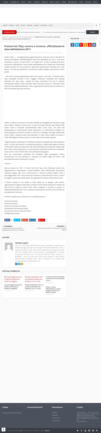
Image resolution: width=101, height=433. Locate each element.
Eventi (51, 25)
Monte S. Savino (54, 2)
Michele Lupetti (21, 243)
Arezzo (23, 2)
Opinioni (36, 25)
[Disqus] (34, 326)
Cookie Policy (56, 421)
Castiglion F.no (14, 2)
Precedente (8, 226)
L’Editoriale (43, 25)
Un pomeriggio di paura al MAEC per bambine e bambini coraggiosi (13, 286)
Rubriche (29, 25)
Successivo (61, 226)
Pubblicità (55, 415)
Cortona (5, 2)
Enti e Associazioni (46, 52)
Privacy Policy (56, 418)
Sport (17, 25)
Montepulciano (72, 2)
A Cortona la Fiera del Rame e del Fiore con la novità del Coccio (55, 278)
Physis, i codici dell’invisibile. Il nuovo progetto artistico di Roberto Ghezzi (53, 289)
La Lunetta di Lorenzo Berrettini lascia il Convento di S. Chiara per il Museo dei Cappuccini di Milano (67, 32)
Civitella (63, 2)
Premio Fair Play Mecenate (18, 52)
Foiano (29, 2)
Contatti (54, 412)
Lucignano (36, 2)
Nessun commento (57, 52)
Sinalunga (88, 2)
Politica (23, 25)
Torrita (95, 2)
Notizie (5, 25)
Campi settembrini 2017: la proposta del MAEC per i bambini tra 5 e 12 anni (34, 286)
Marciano (45, 2)
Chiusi (81, 2)
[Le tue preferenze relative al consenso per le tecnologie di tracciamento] (3, 429)
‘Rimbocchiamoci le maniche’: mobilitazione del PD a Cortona (13, 229)
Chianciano (6, 6)
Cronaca (11, 25)
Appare (47, 430)
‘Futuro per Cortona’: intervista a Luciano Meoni (52, 229)
